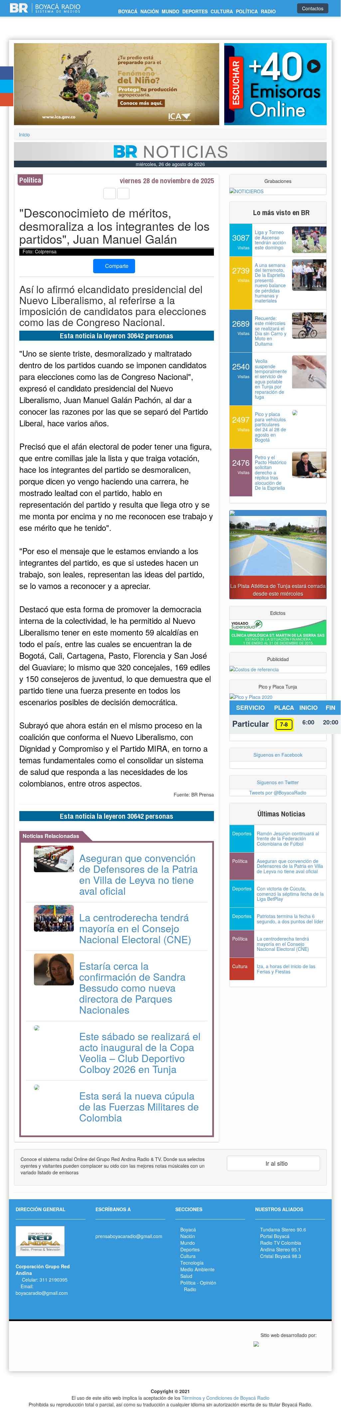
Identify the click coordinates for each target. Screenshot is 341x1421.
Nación (187, 1236)
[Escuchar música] (275, 84)
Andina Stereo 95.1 (280, 1249)
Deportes (190, 1249)
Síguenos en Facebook (278, 754)
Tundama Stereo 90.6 (283, 1229)
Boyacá (188, 1229)
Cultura (188, 1256)
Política (188, 1282)
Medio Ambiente (197, 1269)
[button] (29, 84)
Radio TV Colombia (280, 1242)
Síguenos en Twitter (278, 782)
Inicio (24, 134)
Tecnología (192, 1262)
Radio (190, 1289)
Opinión (208, 1282)
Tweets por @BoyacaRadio (277, 792)
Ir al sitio (276, 1163)
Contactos (312, 8)
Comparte (116, 266)
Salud (186, 1276)
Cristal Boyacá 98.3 (280, 1256)
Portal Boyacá (274, 1236)
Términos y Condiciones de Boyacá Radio (225, 1397)
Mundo (187, 1242)
